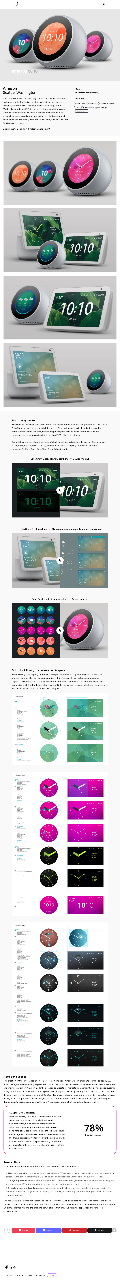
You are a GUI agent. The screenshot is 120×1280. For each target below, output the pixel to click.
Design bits (40, 1275)
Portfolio (8, 1275)
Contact (52, 1275)
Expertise (19, 1275)
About (29, 1275)
